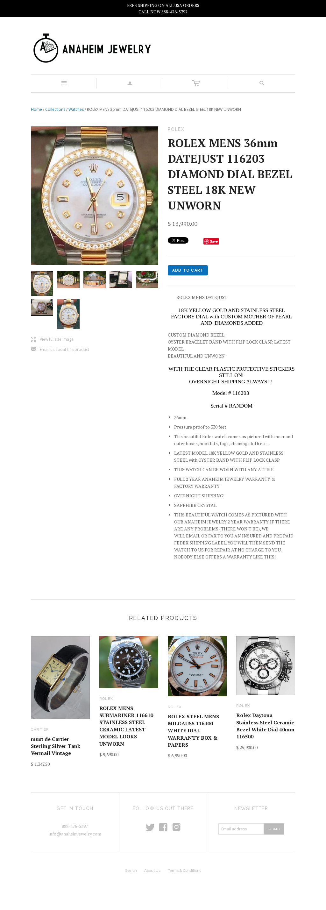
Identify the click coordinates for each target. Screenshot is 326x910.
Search (131, 870)
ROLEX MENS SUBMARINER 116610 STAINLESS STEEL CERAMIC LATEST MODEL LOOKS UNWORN (126, 726)
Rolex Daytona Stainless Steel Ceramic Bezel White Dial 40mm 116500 (265, 726)
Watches (76, 109)
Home (36, 109)
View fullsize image (52, 339)
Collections (55, 109)
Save (214, 241)
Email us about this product (60, 349)
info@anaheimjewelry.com (75, 834)
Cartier (40, 729)
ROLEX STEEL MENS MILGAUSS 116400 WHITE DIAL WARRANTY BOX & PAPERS (193, 731)
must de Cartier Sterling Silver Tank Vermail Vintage (55, 746)
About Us (152, 870)
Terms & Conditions (184, 870)
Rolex (106, 698)
